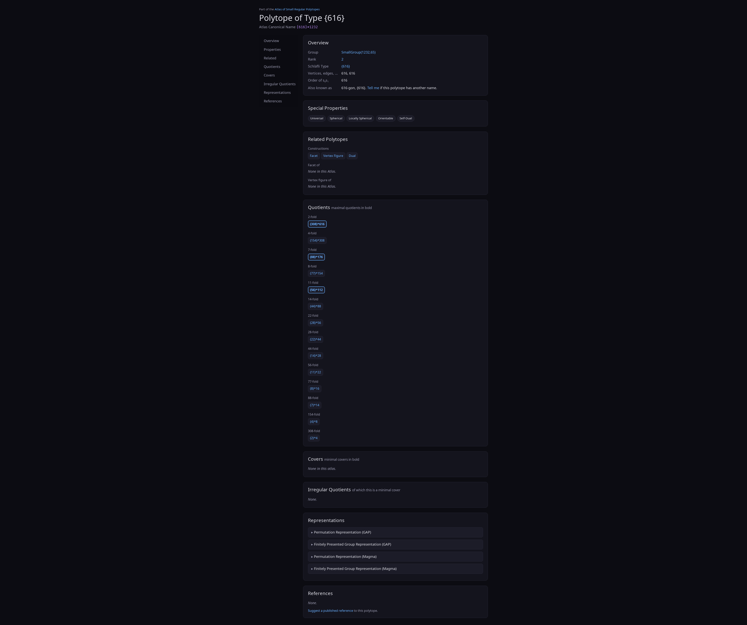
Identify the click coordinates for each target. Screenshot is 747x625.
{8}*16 (314, 388)
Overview (271, 40)
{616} (345, 66)
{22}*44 (315, 339)
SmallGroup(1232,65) (358, 52)
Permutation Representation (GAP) (342, 532)
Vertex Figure (333, 156)
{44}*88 (315, 306)
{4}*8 (313, 421)
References (273, 101)
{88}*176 (316, 257)
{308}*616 (317, 224)
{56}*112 (316, 290)
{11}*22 (315, 372)
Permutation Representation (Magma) (345, 556)
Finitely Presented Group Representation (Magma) (355, 568)
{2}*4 (313, 438)
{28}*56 (315, 323)
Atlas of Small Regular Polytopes (297, 9)
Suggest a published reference (330, 610)
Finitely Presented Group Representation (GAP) (352, 544)
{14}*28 (315, 355)
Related (270, 57)
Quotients (272, 66)
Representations (277, 92)
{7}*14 (314, 405)
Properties (272, 49)
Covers (269, 75)
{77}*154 (316, 273)
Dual (352, 156)
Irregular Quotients (280, 83)
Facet (314, 156)
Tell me (373, 87)
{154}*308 (317, 240)
